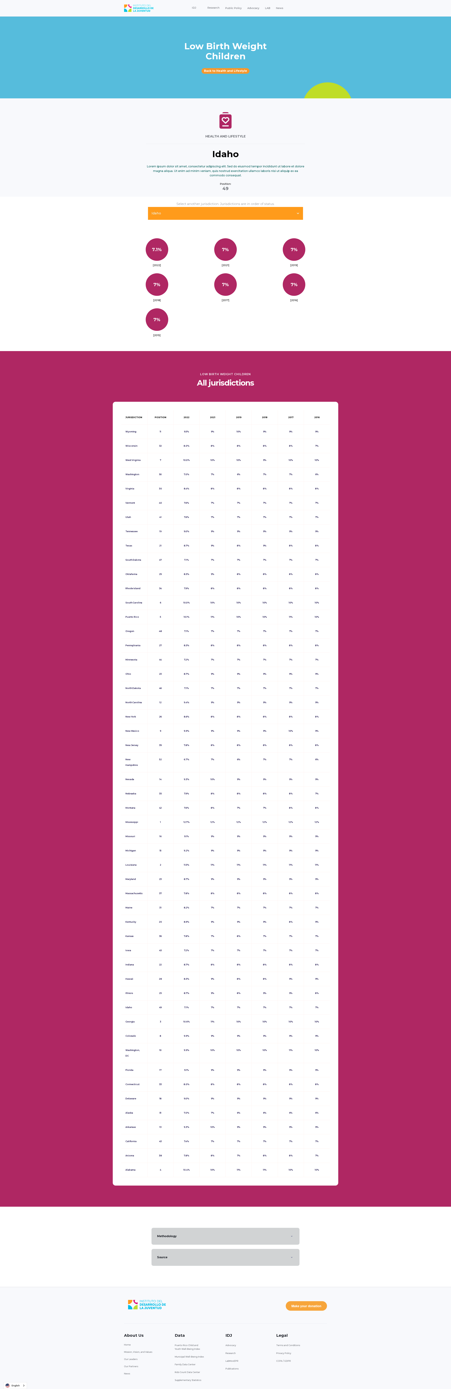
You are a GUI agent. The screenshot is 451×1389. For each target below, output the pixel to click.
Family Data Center (185, 1364)
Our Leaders (130, 1359)
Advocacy (253, 8)
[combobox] (15, 1385)
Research (231, 1353)
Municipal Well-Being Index (189, 1356)
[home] (139, 8)
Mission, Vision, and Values (138, 1352)
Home (127, 1344)
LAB (267, 8)
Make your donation (306, 1306)
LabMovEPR (232, 1361)
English (15, 1385)
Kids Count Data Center (187, 1372)
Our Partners (131, 1366)
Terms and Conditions (288, 1345)
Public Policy (233, 8)
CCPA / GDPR (283, 1361)
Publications (232, 1368)
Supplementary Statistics (188, 1380)
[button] (194, 8)
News (279, 8)
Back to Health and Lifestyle (225, 71)
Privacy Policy (283, 1353)
